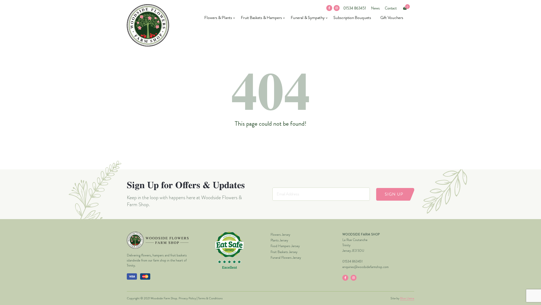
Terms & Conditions (210, 298)
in (335, 8)
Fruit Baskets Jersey (283, 251)
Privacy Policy (187, 298)
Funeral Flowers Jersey (285, 257)
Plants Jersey (279, 240)
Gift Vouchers (391, 17)
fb (328, 8)
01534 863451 (354, 8)
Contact (391, 8)
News (375, 8)
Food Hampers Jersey (285, 246)
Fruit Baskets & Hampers (261, 17)
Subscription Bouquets (352, 17)
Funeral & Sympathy (308, 17)
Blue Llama (407, 298)
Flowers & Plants (218, 17)
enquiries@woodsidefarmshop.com (365, 266)
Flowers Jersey (280, 234)
